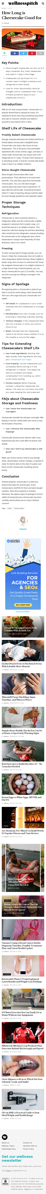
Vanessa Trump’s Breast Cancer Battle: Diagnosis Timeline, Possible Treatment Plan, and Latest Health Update (22, 945)
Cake (9, 508)
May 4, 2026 (15, 1085)
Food (10, 8)
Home (4, 8)
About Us (5, 1143)
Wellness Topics (8, 1146)
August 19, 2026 (17, 669)
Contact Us (27, 1143)
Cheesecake (19, 508)
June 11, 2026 (16, 951)
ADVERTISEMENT (23, 611)
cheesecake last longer (20, 359)
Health (6, 692)
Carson (6, 23)
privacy (8, 1171)
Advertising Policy (9, 1149)
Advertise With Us (30, 1146)
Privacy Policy (28, 1149)
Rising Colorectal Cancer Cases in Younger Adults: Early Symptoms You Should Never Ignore (23, 907)
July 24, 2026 (16, 770)
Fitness (7, 659)
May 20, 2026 (16, 1118)
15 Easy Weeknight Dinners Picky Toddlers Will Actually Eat (21, 882)
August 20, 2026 (20, 634)
